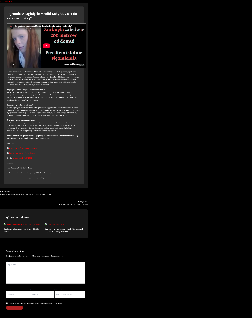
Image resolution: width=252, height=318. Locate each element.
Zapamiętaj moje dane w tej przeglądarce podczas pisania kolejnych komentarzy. (35, 303)
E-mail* (32, 290)
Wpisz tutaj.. (10, 261)
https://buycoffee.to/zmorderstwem (23, 148)
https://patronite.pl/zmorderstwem (23, 153)
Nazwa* (8, 290)
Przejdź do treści (6, 1)
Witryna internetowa (61, 290)
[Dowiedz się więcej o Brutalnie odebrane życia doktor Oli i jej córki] (22, 224)
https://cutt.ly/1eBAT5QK (22, 158)
